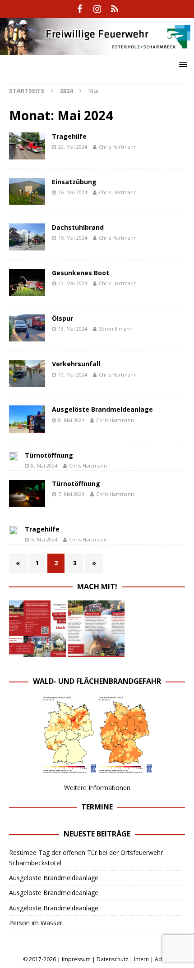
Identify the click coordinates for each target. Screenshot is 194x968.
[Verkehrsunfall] (27, 373)
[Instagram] (97, 9)
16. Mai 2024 (72, 192)
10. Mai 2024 (72, 374)
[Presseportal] (115, 9)
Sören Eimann (116, 328)
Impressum (76, 959)
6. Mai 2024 (44, 539)
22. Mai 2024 (72, 146)
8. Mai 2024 (71, 420)
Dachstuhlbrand (78, 227)
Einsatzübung (74, 181)
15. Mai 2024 (72, 237)
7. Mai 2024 (71, 494)
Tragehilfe (69, 136)
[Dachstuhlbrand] (27, 236)
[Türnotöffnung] (13, 456)
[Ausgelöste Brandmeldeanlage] (27, 418)
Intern (141, 959)
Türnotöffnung (49, 455)
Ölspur (62, 318)
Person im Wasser (35, 922)
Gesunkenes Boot (80, 272)
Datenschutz (112, 959)
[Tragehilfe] (27, 145)
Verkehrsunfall (76, 363)
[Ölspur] (27, 327)
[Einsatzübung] (27, 191)
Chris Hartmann (118, 146)
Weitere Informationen (97, 787)
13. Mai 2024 (72, 283)
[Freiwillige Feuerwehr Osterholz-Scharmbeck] (97, 49)
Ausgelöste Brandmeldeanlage (102, 409)
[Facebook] (80, 9)
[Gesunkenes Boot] (27, 282)
